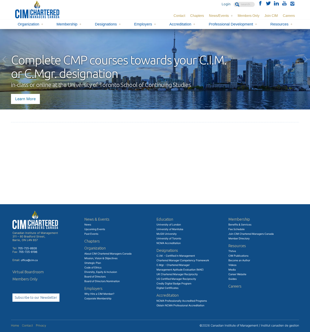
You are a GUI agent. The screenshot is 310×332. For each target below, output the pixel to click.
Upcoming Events (94, 229)
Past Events (91, 233)
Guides (232, 278)
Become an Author (239, 260)
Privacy (41, 325)
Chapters (197, 15)
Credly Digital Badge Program (173, 283)
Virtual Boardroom (28, 272)
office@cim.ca (29, 260)
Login (226, 4)
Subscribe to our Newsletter (36, 297)
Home (15, 325)
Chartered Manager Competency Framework (182, 260)
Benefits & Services (239, 224)
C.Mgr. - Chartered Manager (173, 265)
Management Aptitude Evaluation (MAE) (180, 269)
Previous (4, 59)
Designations (106, 24)
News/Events (219, 15)
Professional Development (231, 24)
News (87, 224)
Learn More (25, 99)
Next (306, 59)
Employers (143, 24)
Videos (232, 265)
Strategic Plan (92, 262)
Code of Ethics (92, 267)
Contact (179, 15)
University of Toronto (168, 238)
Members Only (248, 15)
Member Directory (239, 238)
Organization (28, 24)
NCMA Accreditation (168, 243)
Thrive (232, 251)
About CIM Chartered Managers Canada (108, 253)
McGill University (166, 233)
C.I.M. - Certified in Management (175, 255)
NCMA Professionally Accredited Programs (181, 300)
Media (232, 269)
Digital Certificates (167, 287)
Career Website (237, 274)
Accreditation (180, 24)
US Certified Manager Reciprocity (176, 278)
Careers (289, 15)
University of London (168, 224)
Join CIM (271, 15)
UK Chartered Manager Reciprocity (177, 274)
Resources (279, 24)
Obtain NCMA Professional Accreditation (180, 305)
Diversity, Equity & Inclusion (100, 271)
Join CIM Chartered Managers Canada (251, 233)
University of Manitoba (169, 229)
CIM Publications (238, 255)
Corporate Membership (97, 298)
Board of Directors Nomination (102, 281)
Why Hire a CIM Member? (99, 293)
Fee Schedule (236, 229)
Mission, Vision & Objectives (100, 258)
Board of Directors (95, 276)
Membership (67, 24)
